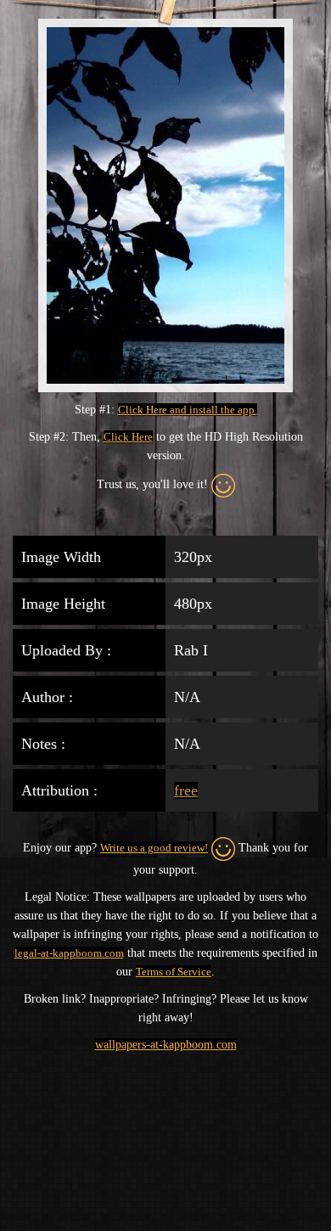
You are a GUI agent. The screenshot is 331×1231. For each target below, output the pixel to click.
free (186, 790)
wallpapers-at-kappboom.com (166, 1044)
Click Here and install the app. (187, 409)
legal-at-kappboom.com (69, 953)
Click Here (128, 436)
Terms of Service (173, 971)
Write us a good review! (154, 847)
